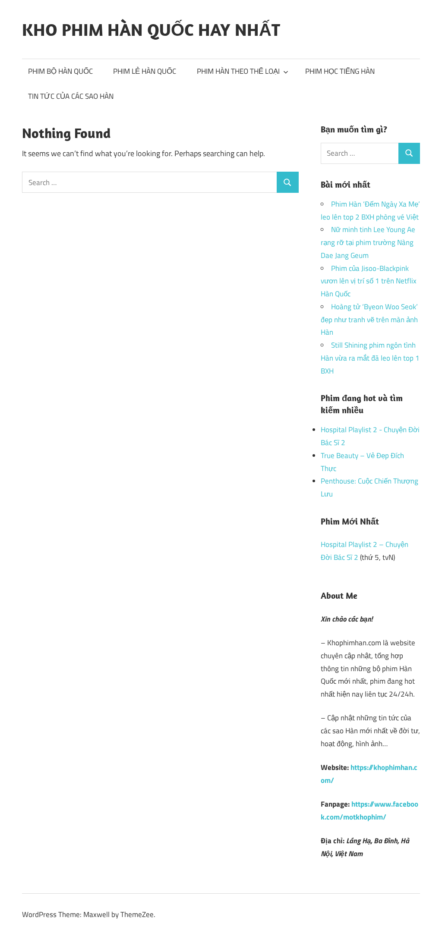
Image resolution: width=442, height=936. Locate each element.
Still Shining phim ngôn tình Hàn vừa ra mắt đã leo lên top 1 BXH (370, 358)
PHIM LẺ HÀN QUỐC (144, 71)
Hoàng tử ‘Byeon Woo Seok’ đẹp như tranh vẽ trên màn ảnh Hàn (369, 319)
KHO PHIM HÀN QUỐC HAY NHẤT (151, 29)
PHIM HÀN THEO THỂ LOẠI (238, 71)
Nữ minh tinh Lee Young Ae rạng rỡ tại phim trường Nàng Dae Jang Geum (368, 242)
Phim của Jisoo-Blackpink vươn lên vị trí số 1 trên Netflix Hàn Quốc (369, 281)
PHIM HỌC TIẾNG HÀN (340, 71)
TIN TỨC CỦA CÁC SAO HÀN (71, 96)
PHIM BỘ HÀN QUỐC (60, 71)
